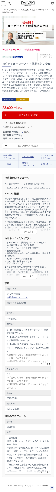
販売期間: (7, 135)
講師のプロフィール (28, 164)
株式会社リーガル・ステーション (46, 57)
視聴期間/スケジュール (9, 156)
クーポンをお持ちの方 (15, 123)
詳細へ (27, 132)
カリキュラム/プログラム (46, 156)
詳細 (9, 164)
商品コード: (8, 138)
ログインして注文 (28, 115)
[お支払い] (53, 3)
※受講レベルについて (17, 297)
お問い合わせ (46, 164)
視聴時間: (7, 132)
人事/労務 (13, 10)
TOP (4, 10)
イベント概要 (28, 157)
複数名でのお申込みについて (18, 127)
